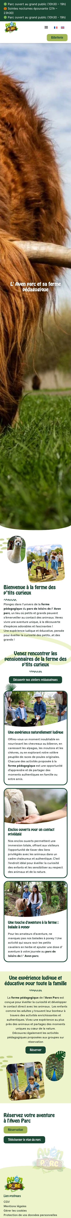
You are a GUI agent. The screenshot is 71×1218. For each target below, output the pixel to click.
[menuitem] (55, 27)
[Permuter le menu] (46, 27)
